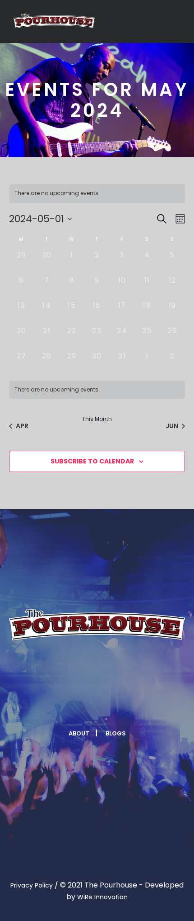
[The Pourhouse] (54, 21)
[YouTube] (129, 705)
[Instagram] (107, 705)
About (79, 733)
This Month (97, 419)
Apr (22, 425)
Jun (172, 425)
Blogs (116, 733)
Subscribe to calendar (92, 461)
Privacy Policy (31, 885)
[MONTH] (178, 218)
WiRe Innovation (102, 897)
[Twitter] (85, 705)
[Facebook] (63, 705)
